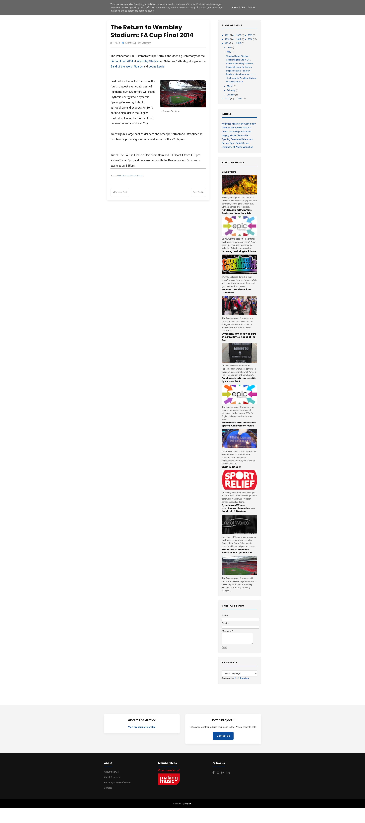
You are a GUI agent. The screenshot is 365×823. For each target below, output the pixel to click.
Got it (251, 7)
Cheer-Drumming (230, 131)
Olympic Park (243, 135)
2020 (239, 35)
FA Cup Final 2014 (121, 61)
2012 (240, 98)
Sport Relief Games (239, 143)
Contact (108, 787)
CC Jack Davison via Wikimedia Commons (130, 176)
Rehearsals (247, 139)
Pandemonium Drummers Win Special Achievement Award (239, 424)
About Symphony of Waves (117, 782)
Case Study (235, 127)
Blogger (187, 803)
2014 (239, 43)
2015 (227, 43)
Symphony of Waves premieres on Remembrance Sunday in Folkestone (238, 508)
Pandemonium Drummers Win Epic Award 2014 (239, 380)
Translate (244, 678)
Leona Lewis (156, 66)
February (231, 90)
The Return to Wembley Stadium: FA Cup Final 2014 (237, 551)
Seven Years (229, 171)
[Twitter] (218, 772)
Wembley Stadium (148, 61)
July (229, 47)
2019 (250, 35)
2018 (227, 39)
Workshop (248, 147)
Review (225, 143)
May (229, 52)
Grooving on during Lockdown (239, 251)
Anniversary (238, 123)
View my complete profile (142, 727)
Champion (246, 127)
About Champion (112, 777)
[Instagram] (222, 772)
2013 (227, 98)
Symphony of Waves (232, 147)
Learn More (238, 7)
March (230, 86)
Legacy (225, 135)
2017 (239, 39)
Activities (129, 43)
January (231, 94)
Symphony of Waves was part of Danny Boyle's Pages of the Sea (239, 337)
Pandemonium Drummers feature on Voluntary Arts (237, 211)
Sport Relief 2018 (231, 466)
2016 (250, 39)
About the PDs (111, 771)
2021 (227, 35)
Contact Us (223, 736)
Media (233, 135)
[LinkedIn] (228, 772)
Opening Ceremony (142, 43)
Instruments (245, 131)
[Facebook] (213, 772)
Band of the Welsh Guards (126, 66)
